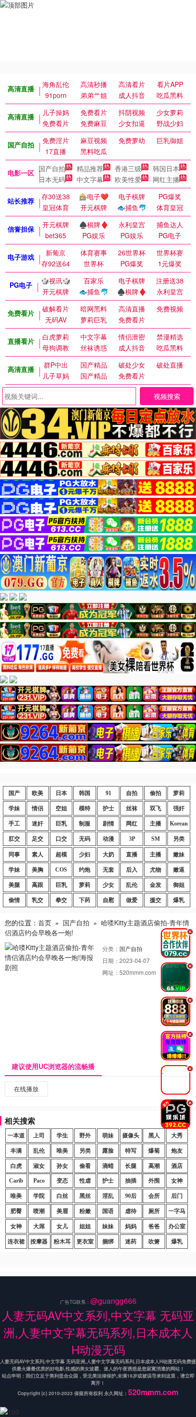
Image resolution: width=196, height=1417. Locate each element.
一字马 (177, 1211)
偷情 (14, 900)
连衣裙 (16, 1241)
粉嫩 (85, 1211)
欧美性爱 (128, 179)
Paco (39, 1180)
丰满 (16, 1150)
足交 (37, 838)
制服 (84, 823)
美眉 (62, 1211)
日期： (110, 960)
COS (61, 869)
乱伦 (131, 885)
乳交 (37, 900)
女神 (177, 1180)
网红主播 (166, 179)
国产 (14, 793)
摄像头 (130, 1135)
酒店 (177, 1166)
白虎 (16, 1166)
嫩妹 (179, 854)
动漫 (108, 838)
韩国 (84, 793)
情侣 (37, 808)
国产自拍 (52, 168)
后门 (177, 1196)
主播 (155, 823)
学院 (39, 1196)
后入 (131, 869)
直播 (131, 854)
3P (132, 838)
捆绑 (108, 1241)
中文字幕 (90, 179)
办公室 (177, 1226)
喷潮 (39, 1211)
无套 (108, 869)
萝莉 (179, 793)
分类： (110, 948)
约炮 (84, 869)
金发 (155, 885)
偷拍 (155, 793)
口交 (61, 838)
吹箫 (154, 1241)
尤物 (155, 869)
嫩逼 (179, 869)
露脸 (108, 1150)
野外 (85, 1135)
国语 (108, 1211)
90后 (131, 1196)
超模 (61, 854)
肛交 (14, 838)
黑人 (154, 1135)
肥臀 (16, 1211)
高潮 (154, 1166)
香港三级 (128, 168)
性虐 (85, 1180)
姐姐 (85, 1226)
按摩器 (39, 1241)
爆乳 (179, 900)
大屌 (39, 1226)
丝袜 (131, 808)
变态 (62, 1180)
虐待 (131, 1211)
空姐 (61, 808)
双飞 (155, 808)
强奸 (179, 808)
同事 (14, 854)
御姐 (179, 885)
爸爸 (154, 1226)
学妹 (14, 808)
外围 (154, 1180)
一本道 (16, 1135)
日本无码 (52, 179)
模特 (84, 808)
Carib (16, 1180)
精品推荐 (90, 168)
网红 (131, 823)
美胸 (37, 869)
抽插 (131, 1180)
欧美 (37, 793)
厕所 (154, 1211)
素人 (37, 854)
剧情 (108, 823)
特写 (131, 1150)
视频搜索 (167, 396)
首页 (44, 922)
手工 (14, 823)
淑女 (39, 1166)
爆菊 (154, 1150)
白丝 (62, 1196)
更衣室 (85, 1241)
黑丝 (85, 1196)
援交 (155, 900)
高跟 (37, 885)
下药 (84, 900)
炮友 (177, 1150)
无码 (84, 838)
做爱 (131, 900)
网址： (110, 972)
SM (155, 838)
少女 (108, 885)
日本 (61, 793)
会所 (154, 1196)
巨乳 (61, 823)
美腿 (14, 885)
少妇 (84, 854)
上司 (39, 1135)
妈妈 (131, 1226)
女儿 (62, 1226)
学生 (62, 1135)
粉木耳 (62, 1241)
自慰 (108, 900)
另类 (179, 838)
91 (108, 793)
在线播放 (26, 1088)
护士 (108, 808)
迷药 (131, 1241)
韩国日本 (166, 168)
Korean (179, 823)
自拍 (131, 793)
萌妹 (108, 1135)
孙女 (62, 1166)
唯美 (62, 1150)
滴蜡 (108, 1166)
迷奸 (37, 823)
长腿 (131, 1166)
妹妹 (108, 1226)
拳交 (61, 900)
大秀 (177, 1135)
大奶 (108, 854)
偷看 (85, 1166)
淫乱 (108, 1196)
